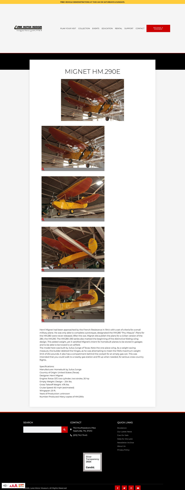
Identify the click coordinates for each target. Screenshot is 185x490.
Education (107, 28)
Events (95, 28)
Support (128, 28)
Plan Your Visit (68, 28)
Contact (140, 28)
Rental (118, 28)
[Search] (64, 429)
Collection (84, 28)
